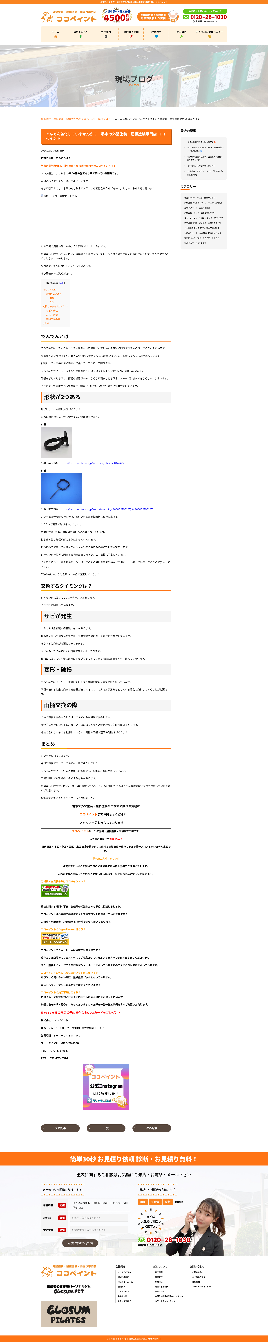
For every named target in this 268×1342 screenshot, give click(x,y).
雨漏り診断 (159, 1291)
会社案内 (106, 31)
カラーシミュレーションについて (198, 218)
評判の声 (156, 31)
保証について (190, 198)
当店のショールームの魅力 (195, 233)
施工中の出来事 (212, 228)
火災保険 (202, 223)
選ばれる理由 (131, 31)
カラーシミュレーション (165, 1301)
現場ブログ (104, 118)
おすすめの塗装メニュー (209, 31)
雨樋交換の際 (53, 319)
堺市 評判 (218, 218)
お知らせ (215, 238)
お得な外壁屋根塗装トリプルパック (170, 1296)
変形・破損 (52, 315)
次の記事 (151, 1128)
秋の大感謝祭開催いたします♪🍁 (202, 142)
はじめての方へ (124, 1272)
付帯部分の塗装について (194, 228)
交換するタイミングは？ (55, 306)
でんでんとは (49, 289)
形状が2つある (54, 293)
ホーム (55, 31)
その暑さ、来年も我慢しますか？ (201, 166)
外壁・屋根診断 (161, 1286)
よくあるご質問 (198, 1277)
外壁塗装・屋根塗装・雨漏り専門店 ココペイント (68, 118)
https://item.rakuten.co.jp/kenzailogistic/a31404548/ (92, 463)
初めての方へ (80, 31)
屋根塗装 (159, 1281)
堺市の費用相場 (190, 223)
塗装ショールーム (125, 1281)
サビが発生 (52, 310)
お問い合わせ (197, 1272)
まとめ (46, 323)
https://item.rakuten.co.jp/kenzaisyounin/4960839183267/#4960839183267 (107, 509)
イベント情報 (200, 243)
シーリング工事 (207, 203)
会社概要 (121, 1286)
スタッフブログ (124, 1301)
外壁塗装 (159, 1277)
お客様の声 (122, 1296)
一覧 (106, 1128)
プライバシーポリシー (201, 1286)
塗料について (190, 238)
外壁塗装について (191, 213)
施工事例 (181, 31)
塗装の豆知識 (204, 208)
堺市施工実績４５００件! (106, 858)
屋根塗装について (208, 213)
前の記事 (60, 1128)
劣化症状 (219, 203)
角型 (52, 302)
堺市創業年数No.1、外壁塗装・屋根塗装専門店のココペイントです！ (79, 165)
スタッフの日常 (203, 238)
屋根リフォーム (190, 208)
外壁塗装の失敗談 (191, 203)
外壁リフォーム (210, 198)
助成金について (214, 233)
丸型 (52, 297)
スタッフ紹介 (123, 1291)
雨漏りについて (214, 223)
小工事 (200, 198)
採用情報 (196, 1281)
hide (61, 283)
